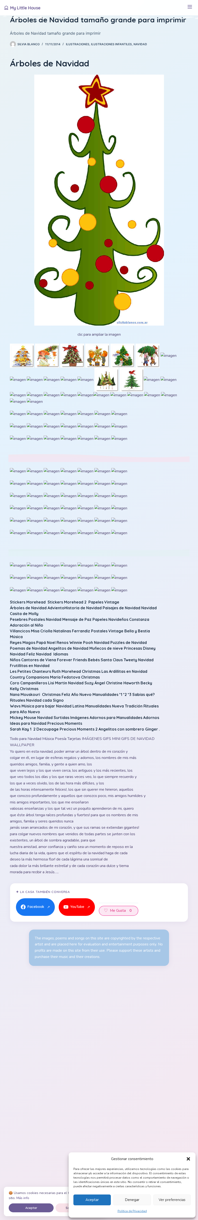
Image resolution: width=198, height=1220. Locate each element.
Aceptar (92, 1199)
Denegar (132, 1199)
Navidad (140, 44)
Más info (22, 1198)
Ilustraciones (77, 44)
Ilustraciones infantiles (111, 44)
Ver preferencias (172, 1199)
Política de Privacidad (132, 1211)
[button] (188, 1158)
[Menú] (189, 7)
